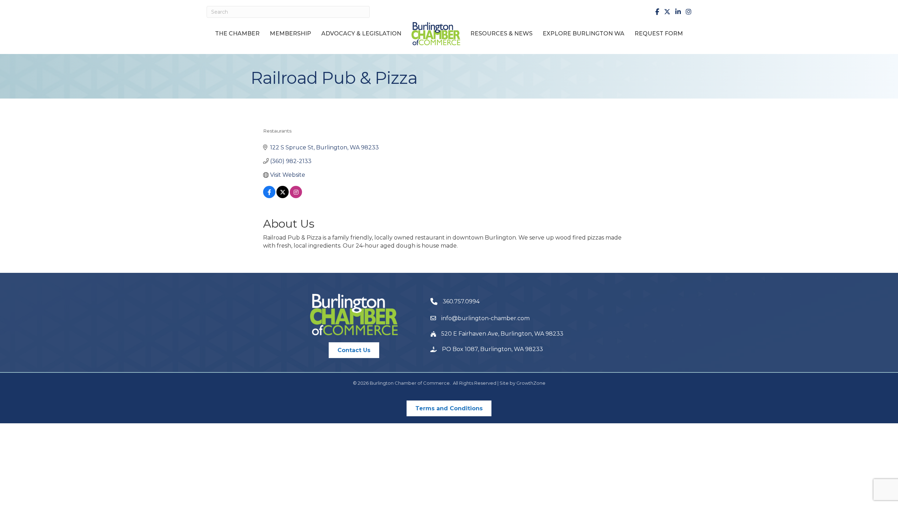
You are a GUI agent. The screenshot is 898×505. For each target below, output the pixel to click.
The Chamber (237, 33)
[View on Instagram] (296, 196)
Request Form (659, 33)
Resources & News (501, 33)
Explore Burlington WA (583, 33)
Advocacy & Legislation (361, 33)
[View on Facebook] (269, 196)
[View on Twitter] (282, 196)
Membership (290, 33)
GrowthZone (530, 383)
